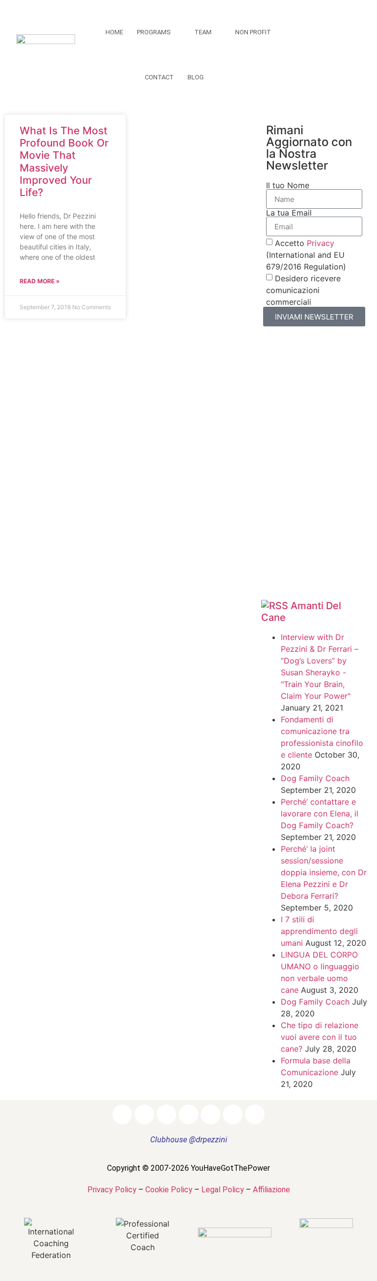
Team (203, 32)
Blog (196, 77)
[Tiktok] (331, 74)
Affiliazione (271, 1189)
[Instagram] (331, 35)
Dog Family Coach (315, 778)
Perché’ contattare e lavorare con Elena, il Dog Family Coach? (319, 813)
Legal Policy (222, 1189)
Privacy (320, 243)
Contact (159, 77)
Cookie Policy (168, 1189)
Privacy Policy (111, 1189)
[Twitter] (312, 55)
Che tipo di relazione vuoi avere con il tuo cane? (319, 1037)
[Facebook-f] (312, 35)
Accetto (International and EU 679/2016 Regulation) (306, 254)
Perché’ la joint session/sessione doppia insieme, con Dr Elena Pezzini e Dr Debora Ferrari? (324, 872)
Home (114, 32)
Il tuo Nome (287, 185)
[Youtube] (331, 55)
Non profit (253, 32)
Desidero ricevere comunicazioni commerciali (303, 290)
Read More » (40, 281)
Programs (154, 32)
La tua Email (289, 213)
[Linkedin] (351, 35)
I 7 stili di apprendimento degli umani (319, 931)
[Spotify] (351, 55)
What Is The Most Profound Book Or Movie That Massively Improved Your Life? (64, 161)
